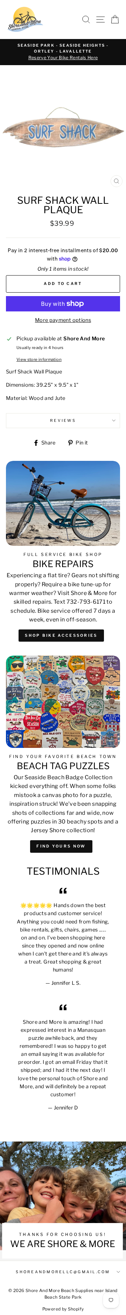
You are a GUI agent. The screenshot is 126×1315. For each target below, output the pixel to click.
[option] (63, 52)
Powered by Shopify (63, 1309)
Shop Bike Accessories (61, 635)
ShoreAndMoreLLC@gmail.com (63, 1272)
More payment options (63, 320)
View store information (39, 359)
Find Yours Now (61, 846)
